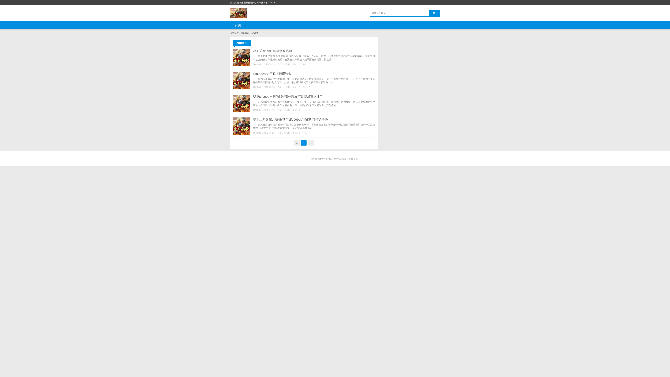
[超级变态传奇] (238, 13)
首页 (238, 25)
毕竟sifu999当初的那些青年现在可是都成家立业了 (288, 96)
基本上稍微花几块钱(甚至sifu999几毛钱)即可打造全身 (290, 119)
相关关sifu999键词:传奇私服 (272, 51)
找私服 (287, 64)
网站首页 (245, 33)
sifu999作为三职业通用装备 (272, 74)
